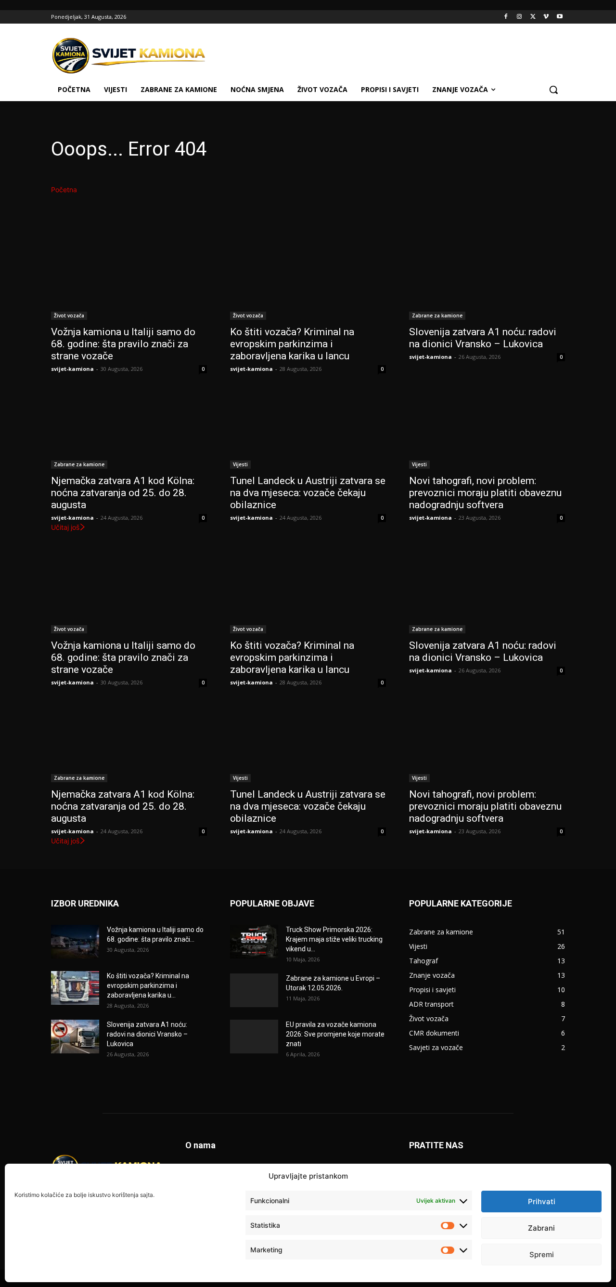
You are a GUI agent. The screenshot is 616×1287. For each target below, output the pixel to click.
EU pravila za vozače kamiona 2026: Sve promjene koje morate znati (335, 1034)
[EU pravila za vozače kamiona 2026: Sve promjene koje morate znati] (254, 1036)
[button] (553, 89)
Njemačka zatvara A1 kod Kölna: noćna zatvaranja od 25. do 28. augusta (122, 493)
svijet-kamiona (72, 368)
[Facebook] (506, 17)
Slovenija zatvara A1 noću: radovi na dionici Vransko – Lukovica (482, 338)
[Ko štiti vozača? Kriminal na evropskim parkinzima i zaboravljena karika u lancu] (308, 281)
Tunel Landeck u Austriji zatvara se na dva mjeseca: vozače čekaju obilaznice (307, 493)
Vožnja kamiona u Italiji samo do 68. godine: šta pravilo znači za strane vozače (123, 344)
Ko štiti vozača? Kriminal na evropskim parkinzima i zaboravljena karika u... (148, 985)
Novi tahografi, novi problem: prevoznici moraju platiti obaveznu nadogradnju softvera (485, 493)
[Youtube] (559, 17)
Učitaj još (65, 527)
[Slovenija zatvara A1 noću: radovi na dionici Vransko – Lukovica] (487, 281)
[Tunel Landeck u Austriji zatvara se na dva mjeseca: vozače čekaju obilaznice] (308, 430)
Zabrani (541, 1228)
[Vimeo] (546, 17)
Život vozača (69, 315)
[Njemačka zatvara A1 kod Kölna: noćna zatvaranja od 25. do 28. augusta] (129, 430)
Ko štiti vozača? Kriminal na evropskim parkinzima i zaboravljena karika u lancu (292, 344)
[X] (533, 17)
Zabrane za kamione (437, 315)
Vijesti (240, 464)
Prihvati (541, 1201)
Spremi (541, 1254)
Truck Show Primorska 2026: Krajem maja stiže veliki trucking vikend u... (334, 939)
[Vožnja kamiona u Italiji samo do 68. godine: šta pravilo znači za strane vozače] (129, 281)
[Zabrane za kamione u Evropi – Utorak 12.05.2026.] (254, 990)
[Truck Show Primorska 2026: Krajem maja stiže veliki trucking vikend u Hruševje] (254, 942)
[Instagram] (519, 17)
